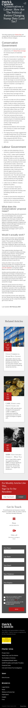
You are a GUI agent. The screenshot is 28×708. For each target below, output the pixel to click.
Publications (5, 694)
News (3, 689)
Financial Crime (6, 665)
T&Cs (16, 599)
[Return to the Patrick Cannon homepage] (7, 628)
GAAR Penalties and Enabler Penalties (13, 663)
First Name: (7, 548)
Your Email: (7, 565)
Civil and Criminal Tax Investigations (12, 668)
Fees (3, 699)
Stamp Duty (18, 34)
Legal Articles (5, 687)
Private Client (5, 653)
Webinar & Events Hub (8, 692)
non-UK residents (7, 267)
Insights (4, 697)
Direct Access (5, 677)
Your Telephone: (9, 574)
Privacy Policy (23, 706)
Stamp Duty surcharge (19, 51)
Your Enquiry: (8, 582)
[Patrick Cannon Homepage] (7, 3)
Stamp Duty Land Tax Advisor (10, 655)
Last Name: (7, 556)
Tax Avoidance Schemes (8, 658)
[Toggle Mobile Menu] (24, 3)
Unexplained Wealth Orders (9, 660)
